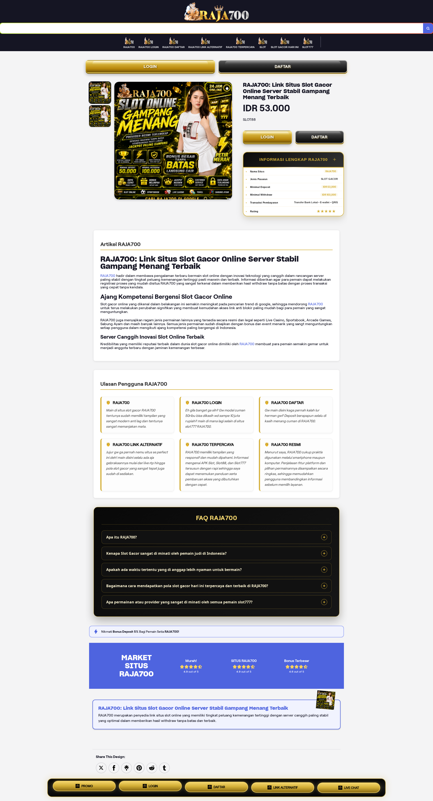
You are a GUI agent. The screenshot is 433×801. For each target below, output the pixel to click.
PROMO (87, 788)
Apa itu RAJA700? (121, 537)
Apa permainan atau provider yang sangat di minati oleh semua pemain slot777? (179, 602)
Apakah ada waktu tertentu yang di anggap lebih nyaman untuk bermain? (174, 569)
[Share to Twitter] (101, 767)
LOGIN (150, 66)
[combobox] (211, 28)
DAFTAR (283, 66)
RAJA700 (107, 276)
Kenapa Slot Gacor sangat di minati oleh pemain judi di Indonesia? (166, 553)
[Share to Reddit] (151, 767)
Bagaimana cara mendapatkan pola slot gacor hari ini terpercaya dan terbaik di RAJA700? (187, 585)
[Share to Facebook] (113, 767)
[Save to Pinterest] (139, 767)
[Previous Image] (118, 141)
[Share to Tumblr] (164, 767)
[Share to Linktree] (126, 767)
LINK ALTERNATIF (285, 787)
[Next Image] (228, 141)
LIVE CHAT (351, 786)
